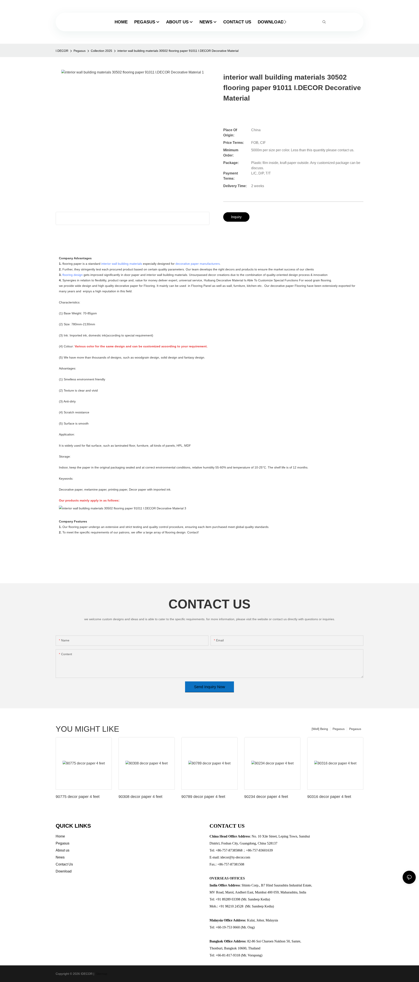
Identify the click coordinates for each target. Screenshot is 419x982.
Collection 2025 (101, 50)
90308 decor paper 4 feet (140, 796)
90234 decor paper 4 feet (266, 796)
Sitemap (101, 973)
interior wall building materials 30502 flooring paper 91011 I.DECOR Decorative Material (178, 50)
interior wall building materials (121, 263)
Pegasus (80, 50)
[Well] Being (320, 729)
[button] (285, 22)
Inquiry (236, 217)
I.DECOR (62, 50)
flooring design (72, 275)
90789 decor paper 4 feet (203, 796)
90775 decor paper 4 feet (78, 796)
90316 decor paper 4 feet (329, 796)
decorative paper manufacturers (197, 263)
